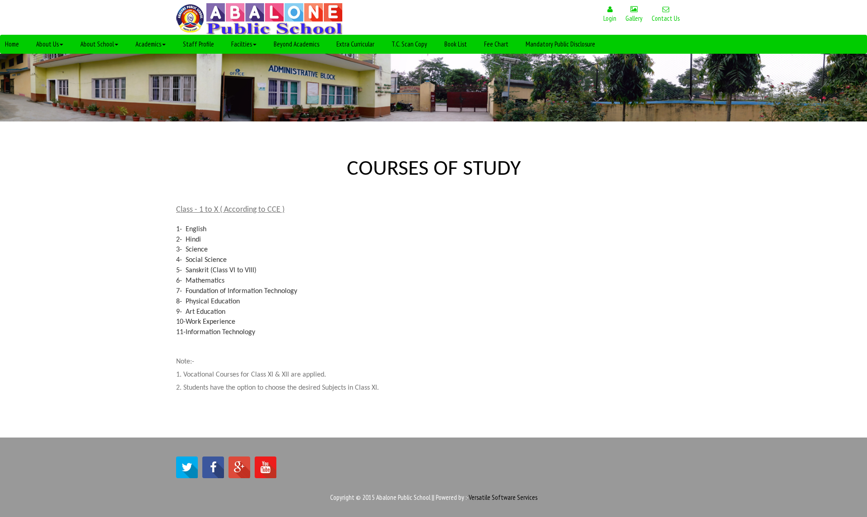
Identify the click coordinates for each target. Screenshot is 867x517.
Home (12, 44)
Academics (148, 44)
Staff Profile (198, 44)
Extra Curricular (355, 44)
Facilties (241, 44)
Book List (455, 44)
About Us (47, 44)
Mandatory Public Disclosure (560, 44)
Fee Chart (496, 44)
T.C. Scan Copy (409, 44)
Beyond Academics (296, 44)
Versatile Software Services (503, 497)
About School (97, 44)
